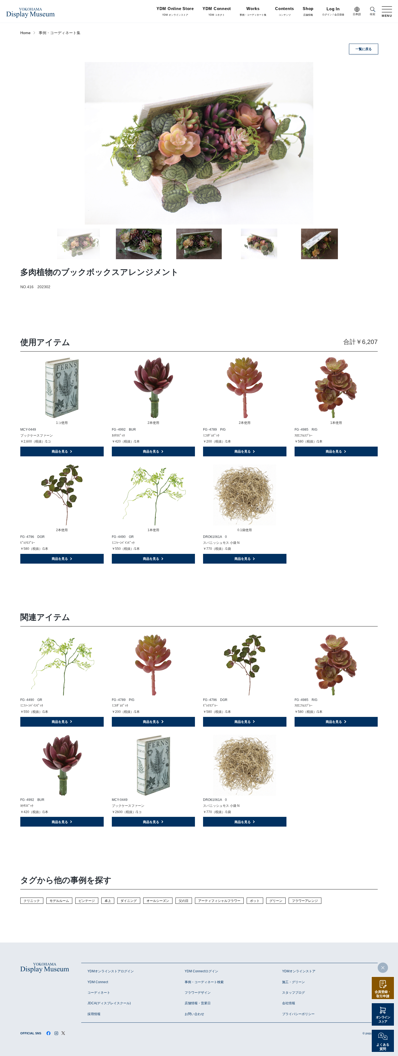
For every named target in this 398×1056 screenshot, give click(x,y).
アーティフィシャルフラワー (219, 901)
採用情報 (93, 1014)
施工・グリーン (293, 982)
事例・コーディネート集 (253, 11)
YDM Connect (97, 982)
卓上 (108, 901)
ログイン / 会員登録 (333, 12)
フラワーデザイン (198, 993)
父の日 (183, 901)
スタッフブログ (293, 993)
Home (25, 33)
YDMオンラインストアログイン (110, 971)
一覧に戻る (363, 49)
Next (342, 143)
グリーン (275, 901)
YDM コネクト (217, 11)
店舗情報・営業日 (198, 1003)
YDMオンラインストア (298, 971)
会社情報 (288, 1003)
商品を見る (60, 451)
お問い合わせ (194, 1014)
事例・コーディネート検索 (204, 982)
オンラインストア (383, 1019)
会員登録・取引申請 (383, 994)
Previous (56, 143)
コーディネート (98, 993)
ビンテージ (87, 901)
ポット (255, 901)
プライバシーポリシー (298, 1014)
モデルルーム (59, 901)
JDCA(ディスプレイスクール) (109, 1003)
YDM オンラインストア (175, 11)
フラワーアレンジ (305, 901)
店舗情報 (308, 11)
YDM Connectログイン (201, 971)
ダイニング (128, 901)
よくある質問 (382, 1047)
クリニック (32, 901)
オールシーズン (157, 901)
